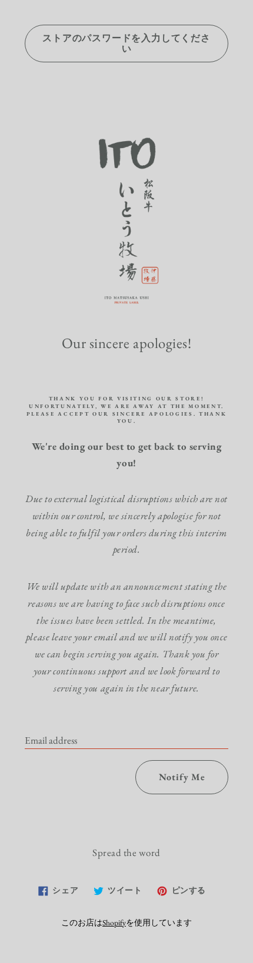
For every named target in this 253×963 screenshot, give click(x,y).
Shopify (114, 922)
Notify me (182, 777)
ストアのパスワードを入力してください (126, 43)
